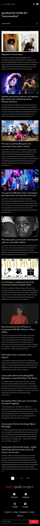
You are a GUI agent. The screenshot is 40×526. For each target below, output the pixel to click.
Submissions (23, 512)
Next (28, 478)
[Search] (37, 23)
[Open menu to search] (34, 4)
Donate (31, 512)
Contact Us (8, 512)
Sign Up (34, 522)
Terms (15, 512)
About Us (20, 516)
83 (21, 478)
